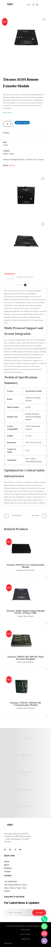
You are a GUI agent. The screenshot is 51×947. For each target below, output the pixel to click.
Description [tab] (9, 279)
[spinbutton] (8, 124)
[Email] (44, 933)
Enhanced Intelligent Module (14, 159)
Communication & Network (25, 570)
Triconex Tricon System (35, 159)
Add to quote (22, 122)
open (44, 19)
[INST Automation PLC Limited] (10, 4)
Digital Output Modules (26, 616)
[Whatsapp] (44, 926)
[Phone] (44, 919)
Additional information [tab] (24, 277)
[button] (11, 124)
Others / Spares (8, 154)
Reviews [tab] (21, 285)
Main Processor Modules (25, 662)
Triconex (12, 165)
